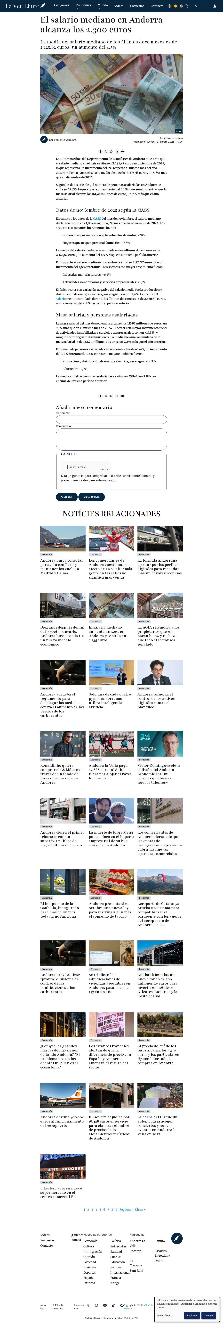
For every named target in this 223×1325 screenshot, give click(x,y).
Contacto (157, 6)
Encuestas (137, 6)
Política (115, 1241)
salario (61, 299)
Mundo (103, 5)
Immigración (92, 1251)
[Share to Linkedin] (117, 151)
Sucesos (115, 1257)
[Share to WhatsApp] (111, 151)
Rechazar (192, 1315)
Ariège (114, 1283)
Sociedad (89, 1262)
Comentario (63, 426)
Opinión (89, 1257)
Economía (90, 1241)
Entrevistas (118, 1246)
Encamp (135, 1251)
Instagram (96, 1305)
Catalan (170, 6)
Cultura (88, 1246)
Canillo (160, 1241)
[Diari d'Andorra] (25, 6)
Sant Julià (136, 1270)
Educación (117, 1262)
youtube (105, 1305)
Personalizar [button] (163, 1315)
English (181, 6)
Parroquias (83, 5)
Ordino (159, 1261)
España (88, 1278)
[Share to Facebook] (100, 151)
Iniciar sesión (215, 6)
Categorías (61, 5)
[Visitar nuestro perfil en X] (196, 6)
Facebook (122, 1305)
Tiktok (113, 1305)
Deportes (89, 1272)
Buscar (186, 6)
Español (175, 6)
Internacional (120, 1272)
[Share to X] (106, 152)
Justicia (115, 1267)
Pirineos (89, 1283)
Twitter (88, 1305)
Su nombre (63, 413)
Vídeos (119, 6)
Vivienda (89, 1267)
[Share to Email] (122, 151)
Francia (115, 1278)
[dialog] (187, 1309)
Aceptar (209, 1315)
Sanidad (116, 1251)
